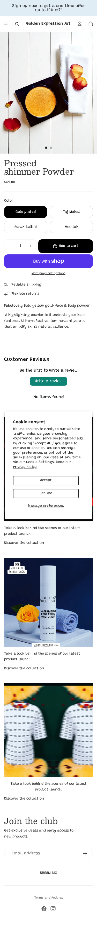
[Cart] (90, 24)
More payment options (48, 273)
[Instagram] (53, 909)
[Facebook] (44, 909)
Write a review (48, 381)
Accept (46, 480)
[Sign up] (85, 853)
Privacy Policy (25, 467)
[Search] (17, 24)
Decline (46, 493)
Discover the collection (24, 543)
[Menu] (6, 24)
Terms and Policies (48, 897)
